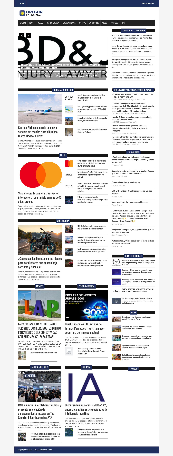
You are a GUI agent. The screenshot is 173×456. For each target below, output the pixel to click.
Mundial (82, 22)
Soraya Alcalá (117, 196)
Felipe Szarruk (117, 205)
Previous (21, 35)
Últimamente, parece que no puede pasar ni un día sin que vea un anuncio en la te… (132, 63)
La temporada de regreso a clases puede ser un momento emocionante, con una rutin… (133, 75)
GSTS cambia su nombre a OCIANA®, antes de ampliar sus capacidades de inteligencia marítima (86, 409)
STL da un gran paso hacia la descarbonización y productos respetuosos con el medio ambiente (93, 199)
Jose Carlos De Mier (119, 176)
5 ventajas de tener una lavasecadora (44, 352)
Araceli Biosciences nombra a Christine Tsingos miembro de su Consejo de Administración (91, 98)
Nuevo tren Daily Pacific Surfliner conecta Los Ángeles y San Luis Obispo (92, 119)
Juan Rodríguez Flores (120, 235)
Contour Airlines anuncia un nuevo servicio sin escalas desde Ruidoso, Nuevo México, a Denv (38, 132)
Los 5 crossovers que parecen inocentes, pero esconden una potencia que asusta (92, 250)
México (40, 22)
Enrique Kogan (117, 165)
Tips (123, 22)
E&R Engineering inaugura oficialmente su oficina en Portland (92, 130)
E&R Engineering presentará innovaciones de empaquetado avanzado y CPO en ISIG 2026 (92, 109)
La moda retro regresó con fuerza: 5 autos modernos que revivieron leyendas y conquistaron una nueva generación (92, 263)
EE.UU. (31, 22)
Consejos (114, 22)
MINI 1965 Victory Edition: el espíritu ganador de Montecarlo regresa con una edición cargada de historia (91, 240)
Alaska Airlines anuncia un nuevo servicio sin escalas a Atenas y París (132, 118)
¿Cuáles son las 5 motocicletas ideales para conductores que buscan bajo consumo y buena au (40, 262)
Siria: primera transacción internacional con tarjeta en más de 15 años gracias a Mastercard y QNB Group (92, 163)
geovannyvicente (118, 224)
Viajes (104, 22)
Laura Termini (117, 246)
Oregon (23, 22)
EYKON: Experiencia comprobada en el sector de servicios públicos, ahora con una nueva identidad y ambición (93, 432)
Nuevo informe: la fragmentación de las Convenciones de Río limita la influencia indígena (129, 128)
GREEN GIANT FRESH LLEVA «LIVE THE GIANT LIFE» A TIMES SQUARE (132, 95)
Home (22, 3)
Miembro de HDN (148, 3)
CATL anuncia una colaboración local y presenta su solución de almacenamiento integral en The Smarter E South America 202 (39, 411)
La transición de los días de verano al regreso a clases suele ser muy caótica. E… (132, 50)
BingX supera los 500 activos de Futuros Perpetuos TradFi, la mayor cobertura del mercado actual (85, 328)
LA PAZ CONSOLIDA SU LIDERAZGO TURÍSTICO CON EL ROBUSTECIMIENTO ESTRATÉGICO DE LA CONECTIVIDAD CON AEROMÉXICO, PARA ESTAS (39, 330)
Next (28, 35)
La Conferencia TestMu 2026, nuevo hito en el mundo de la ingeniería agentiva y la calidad (93, 174)
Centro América (53, 22)
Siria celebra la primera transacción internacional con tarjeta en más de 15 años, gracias (40, 197)
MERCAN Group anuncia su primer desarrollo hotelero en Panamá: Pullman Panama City (91, 351)
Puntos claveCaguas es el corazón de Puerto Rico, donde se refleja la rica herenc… (132, 38)
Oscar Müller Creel (119, 185)
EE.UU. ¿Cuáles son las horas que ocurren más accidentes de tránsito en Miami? (92, 227)
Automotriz (94, 22)
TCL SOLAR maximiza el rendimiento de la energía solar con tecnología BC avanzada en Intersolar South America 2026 (45, 436)
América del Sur (69, 22)
